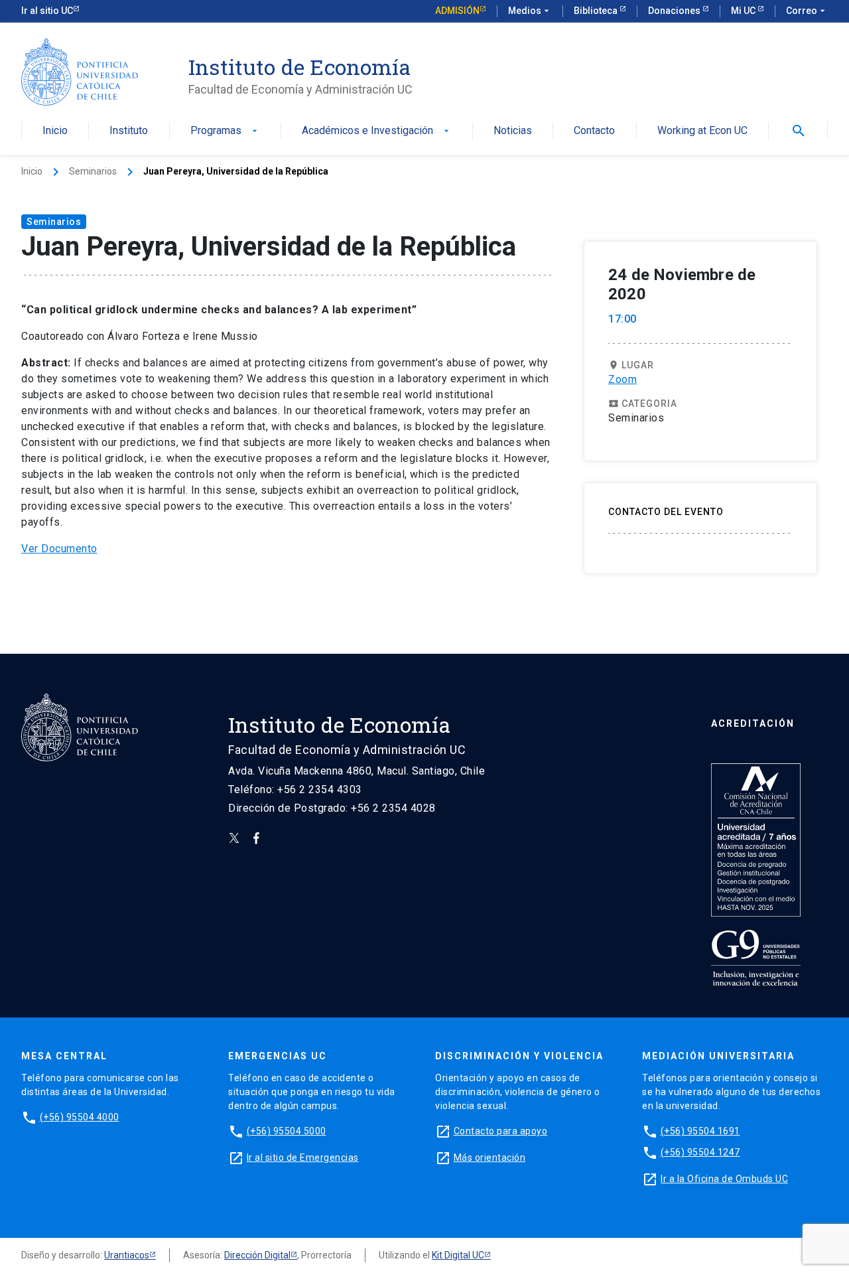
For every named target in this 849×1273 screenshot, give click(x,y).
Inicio (55, 131)
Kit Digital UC (458, 1255)
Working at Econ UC (702, 131)
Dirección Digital (257, 1255)
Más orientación (490, 1157)
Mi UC (744, 10)
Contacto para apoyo (501, 1131)
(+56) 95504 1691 (700, 1131)
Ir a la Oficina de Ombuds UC (724, 1178)
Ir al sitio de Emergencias (303, 1157)
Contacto (594, 131)
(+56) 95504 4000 (79, 1117)
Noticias (512, 131)
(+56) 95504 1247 (700, 1152)
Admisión (457, 10)
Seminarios (93, 171)
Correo (807, 10)
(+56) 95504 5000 (286, 1131)
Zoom (622, 379)
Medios (530, 10)
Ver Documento (59, 548)
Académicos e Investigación (377, 131)
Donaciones (675, 10)
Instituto (128, 131)
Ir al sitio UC (47, 10)
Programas (225, 131)
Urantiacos (126, 1255)
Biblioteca (597, 10)
